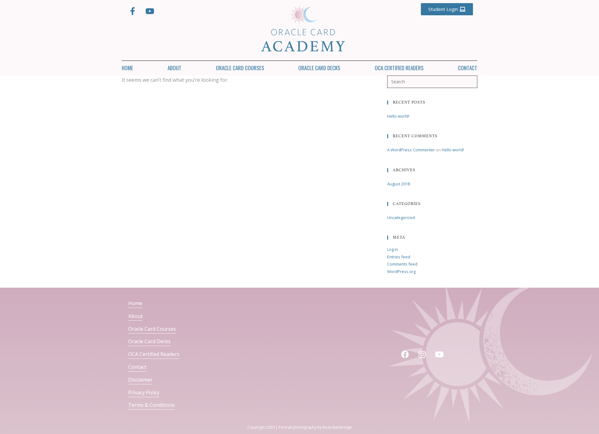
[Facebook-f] (132, 11)
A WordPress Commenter (411, 150)
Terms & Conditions (151, 405)
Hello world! (398, 116)
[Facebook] (405, 354)
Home (127, 68)
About (175, 68)
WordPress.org (401, 271)
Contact (467, 68)
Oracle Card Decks (319, 68)
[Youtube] (150, 11)
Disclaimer (140, 379)
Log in (392, 249)
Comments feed (402, 264)
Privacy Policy (143, 392)
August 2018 (398, 184)
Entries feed (398, 257)
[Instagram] (422, 354)
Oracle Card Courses (240, 68)
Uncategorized (401, 217)
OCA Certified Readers (399, 68)
